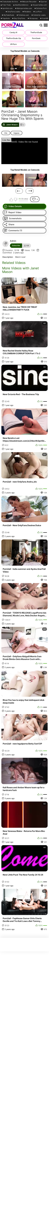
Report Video (14, 212)
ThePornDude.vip (13, 38)
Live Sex (6, 140)
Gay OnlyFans (19, 18)
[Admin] (5, 244)
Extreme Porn (41, 8)
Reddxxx (27, 12)
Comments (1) (15, 230)
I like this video (11, 199)
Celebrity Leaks (39, 15)
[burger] (46, 25)
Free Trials (6, 5)
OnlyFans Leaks (13, 12)
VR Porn (13, 44)
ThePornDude (36, 32)
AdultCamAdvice (21, 5)
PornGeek (36, 38)
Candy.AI (13, 32)
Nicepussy (33, 18)
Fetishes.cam (23, 15)
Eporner (44, 2)
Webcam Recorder (29, 2)
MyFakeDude (9, 15)
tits (5, 133)
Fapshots (6, 18)
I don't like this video (15, 199)
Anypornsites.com (40, 5)
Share (11, 224)
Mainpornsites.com (24, 8)
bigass (16, 133)
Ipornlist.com (7, 8)
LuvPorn (38, 12)
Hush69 (45, 18)
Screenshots (15, 218)
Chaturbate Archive (10, 2)
